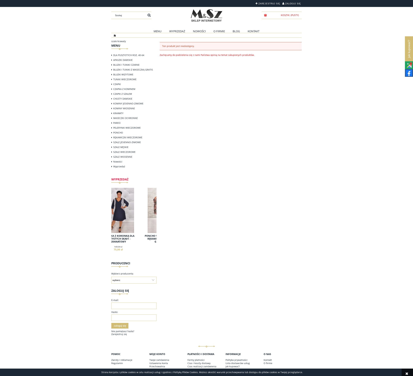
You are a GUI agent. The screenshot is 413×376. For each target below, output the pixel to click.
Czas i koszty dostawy (199, 363)
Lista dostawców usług (238, 363)
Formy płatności (196, 359)
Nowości (117, 161)
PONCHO (118, 132)
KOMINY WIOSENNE (124, 108)
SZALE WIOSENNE (122, 156)
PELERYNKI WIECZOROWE (127, 127)
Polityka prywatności (236, 359)
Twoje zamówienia (159, 359)
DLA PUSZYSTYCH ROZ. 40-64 (128, 55)
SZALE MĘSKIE (120, 147)
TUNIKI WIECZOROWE (124, 79)
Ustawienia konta (158, 363)
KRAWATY (118, 113)
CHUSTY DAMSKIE (122, 98)
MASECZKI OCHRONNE (125, 118)
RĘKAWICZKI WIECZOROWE (127, 137)
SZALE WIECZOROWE (124, 151)
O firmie (268, 363)
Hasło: (114, 312)
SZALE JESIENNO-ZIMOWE (127, 142)
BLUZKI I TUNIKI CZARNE (126, 64)
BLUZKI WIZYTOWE (123, 74)
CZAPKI (117, 84)
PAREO (117, 122)
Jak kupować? (233, 366)
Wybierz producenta (122, 274)
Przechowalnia (157, 366)
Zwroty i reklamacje (121, 359)
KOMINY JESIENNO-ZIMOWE (128, 103)
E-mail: (115, 300)
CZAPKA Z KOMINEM (124, 89)
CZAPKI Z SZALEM (122, 93)
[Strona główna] (206, 15)
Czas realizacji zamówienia (201, 366)
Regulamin (117, 363)
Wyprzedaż (119, 166)
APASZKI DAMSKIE (123, 59)
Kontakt (268, 359)
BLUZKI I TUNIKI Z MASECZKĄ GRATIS (133, 69)
